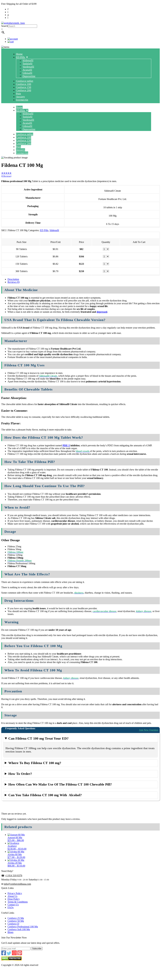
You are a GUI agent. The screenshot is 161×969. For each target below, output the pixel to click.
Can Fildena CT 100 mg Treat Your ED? (38, 738)
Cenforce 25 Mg (16, 918)
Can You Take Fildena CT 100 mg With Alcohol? (45, 795)
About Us (12, 896)
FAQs (11, 907)
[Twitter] (9, 954)
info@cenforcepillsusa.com (17, 884)
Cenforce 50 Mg (16, 921)
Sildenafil (27, 60)
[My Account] (13, 38)
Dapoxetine (28, 76)
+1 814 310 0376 (13, 875)
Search (4, 26)
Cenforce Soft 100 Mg (19, 929)
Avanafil (27, 69)
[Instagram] (14, 954)
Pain (18, 93)
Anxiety (20, 96)
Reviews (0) (14, 282)
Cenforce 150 (23, 87)
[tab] (84, 279)
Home (19, 54)
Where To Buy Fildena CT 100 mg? (34, 763)
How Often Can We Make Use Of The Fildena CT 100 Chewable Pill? (60, 784)
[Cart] (11, 41)
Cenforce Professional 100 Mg (23, 926)
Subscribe (36, 948)
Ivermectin (22, 99)
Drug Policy (14, 899)
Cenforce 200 (23, 90)
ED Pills (20, 57)
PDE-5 (66, 445)
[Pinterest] (19, 954)
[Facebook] (4, 954)
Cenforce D (13, 923)
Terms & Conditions (18, 901)
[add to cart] (139, 249)
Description (13, 279)
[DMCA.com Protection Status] (11, 959)
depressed (102, 312)
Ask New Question (148, 730)
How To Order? (20, 774)
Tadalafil (27, 63)
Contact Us (13, 904)
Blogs (10, 932)
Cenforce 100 (23, 84)
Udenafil (27, 73)
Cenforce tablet (24, 81)
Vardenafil (28, 66)
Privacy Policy (15, 893)
